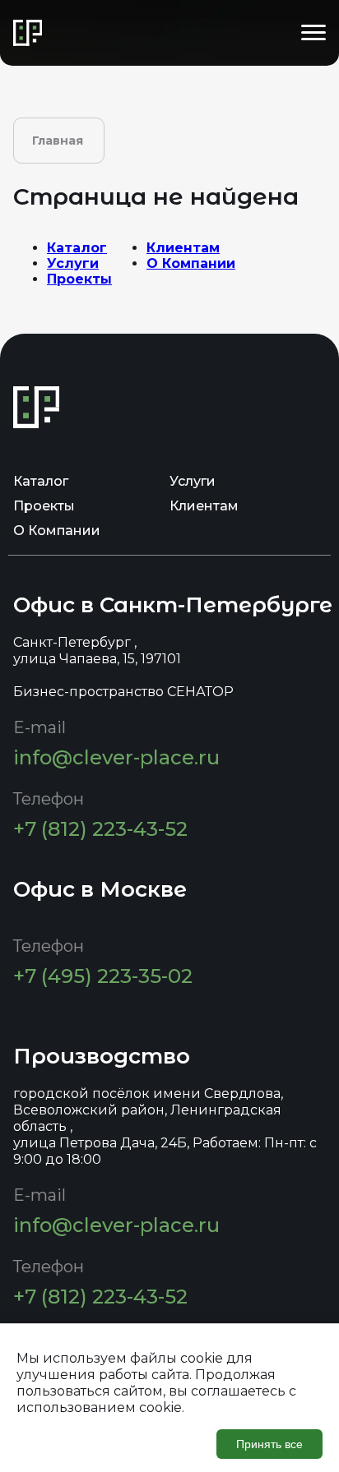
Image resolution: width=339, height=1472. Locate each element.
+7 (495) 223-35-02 (103, 976)
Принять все (269, 1444)
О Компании (190, 263)
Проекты (79, 279)
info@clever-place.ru (116, 757)
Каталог (77, 248)
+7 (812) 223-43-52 (100, 829)
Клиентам (183, 248)
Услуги (73, 263)
